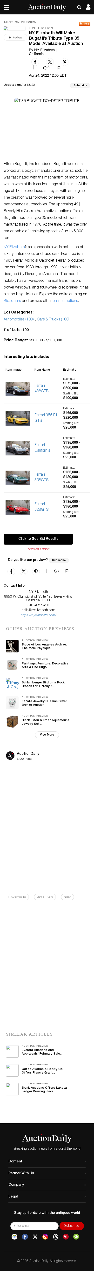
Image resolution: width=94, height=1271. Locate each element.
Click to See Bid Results (38, 539)
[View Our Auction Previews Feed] (84, 24)
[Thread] (55, 1237)
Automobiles (18, 897)
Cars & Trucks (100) (53, 320)
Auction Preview (20, 23)
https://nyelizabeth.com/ (38, 615)
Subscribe (80, 85)
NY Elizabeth (14, 247)
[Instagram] (45, 1237)
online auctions (65, 301)
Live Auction (41, 28)
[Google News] (14, 1237)
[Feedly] (76, 1237)
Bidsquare (12, 301)
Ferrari (67, 897)
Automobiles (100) (19, 320)
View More (47, 734)
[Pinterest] (66, 1237)
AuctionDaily (28, 754)
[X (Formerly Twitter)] (35, 1237)
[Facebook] (25, 1237)
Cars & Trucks (45, 897)
